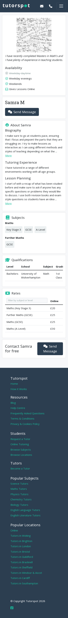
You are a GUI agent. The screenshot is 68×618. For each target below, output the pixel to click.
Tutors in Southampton (24, 583)
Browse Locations (21, 454)
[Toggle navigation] (61, 6)
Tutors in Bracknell (21, 562)
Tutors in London (20, 546)
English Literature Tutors (25, 515)
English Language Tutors (25, 510)
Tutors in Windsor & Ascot (26, 572)
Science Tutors (19, 483)
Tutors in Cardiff (20, 578)
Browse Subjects (20, 449)
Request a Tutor (20, 439)
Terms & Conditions (22, 418)
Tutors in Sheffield (21, 567)
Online (14, 530)
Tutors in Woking (20, 535)
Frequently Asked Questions (27, 413)
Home (14, 383)
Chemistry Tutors (21, 499)
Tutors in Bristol (20, 551)
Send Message (24, 112)
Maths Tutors (18, 488)
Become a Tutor (20, 468)
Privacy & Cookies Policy (25, 424)
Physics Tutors (19, 494)
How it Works (18, 389)
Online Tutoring (19, 444)
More (8, 155)
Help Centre (17, 408)
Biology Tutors (19, 504)
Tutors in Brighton (21, 541)
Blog (13, 402)
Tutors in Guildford (21, 556)
